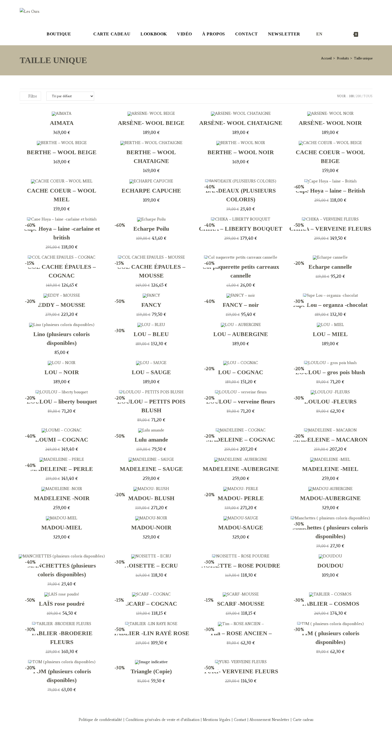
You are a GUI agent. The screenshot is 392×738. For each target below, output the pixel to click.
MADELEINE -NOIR (62, 498)
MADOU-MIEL (61, 527)
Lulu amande (151, 439)
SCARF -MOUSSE (241, 603)
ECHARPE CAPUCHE (151, 190)
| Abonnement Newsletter (268, 719)
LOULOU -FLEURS (330, 401)
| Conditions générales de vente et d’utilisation (160, 719)
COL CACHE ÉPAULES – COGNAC (61, 271)
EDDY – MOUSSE (61, 304)
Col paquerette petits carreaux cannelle (240, 271)
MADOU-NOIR (151, 527)
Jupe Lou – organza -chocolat (330, 304)
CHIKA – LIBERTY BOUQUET (240, 228)
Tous (368, 96)
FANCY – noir (241, 304)
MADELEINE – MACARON (330, 439)
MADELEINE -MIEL (330, 469)
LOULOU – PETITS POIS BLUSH (151, 406)
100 (351, 96)
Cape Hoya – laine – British (330, 190)
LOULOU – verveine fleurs (240, 401)
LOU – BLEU (151, 334)
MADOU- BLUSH (151, 498)
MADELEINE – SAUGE (151, 469)
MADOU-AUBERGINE (330, 498)
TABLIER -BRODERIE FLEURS (62, 637)
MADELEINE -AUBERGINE (241, 469)
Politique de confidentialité (100, 719)
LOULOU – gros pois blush (330, 372)
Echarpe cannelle (330, 266)
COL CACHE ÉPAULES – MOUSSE (151, 271)
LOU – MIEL (330, 334)
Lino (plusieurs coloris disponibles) (61, 338)
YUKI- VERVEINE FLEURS (240, 671)
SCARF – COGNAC (151, 603)
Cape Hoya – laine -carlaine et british (62, 233)
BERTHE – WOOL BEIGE (62, 152)
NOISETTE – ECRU (151, 565)
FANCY (151, 304)
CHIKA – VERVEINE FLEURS (330, 228)
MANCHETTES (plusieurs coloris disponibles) (61, 570)
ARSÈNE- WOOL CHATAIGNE (240, 123)
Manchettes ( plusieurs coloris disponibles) (330, 532)
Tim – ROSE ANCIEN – (241, 633)
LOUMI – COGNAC (61, 439)
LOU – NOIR (62, 372)
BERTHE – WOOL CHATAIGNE (151, 156)
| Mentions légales (214, 719)
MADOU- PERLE (241, 498)
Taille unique (363, 58)
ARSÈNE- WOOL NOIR (330, 123)
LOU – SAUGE (151, 372)
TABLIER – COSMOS (330, 603)
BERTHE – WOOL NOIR (240, 152)
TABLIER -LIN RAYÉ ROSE (151, 633)
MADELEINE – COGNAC (240, 439)
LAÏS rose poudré (62, 603)
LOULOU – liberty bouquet (62, 401)
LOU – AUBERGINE (240, 334)
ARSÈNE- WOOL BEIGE (151, 123)
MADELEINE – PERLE (61, 469)
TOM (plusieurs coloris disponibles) (61, 675)
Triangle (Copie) (151, 671)
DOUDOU (330, 565)
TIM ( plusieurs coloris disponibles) (330, 637)
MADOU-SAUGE (240, 527)
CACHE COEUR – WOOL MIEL (61, 195)
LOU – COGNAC (240, 372)
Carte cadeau (303, 719)
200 (358, 96)
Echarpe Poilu (151, 228)
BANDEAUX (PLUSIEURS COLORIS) (241, 195)
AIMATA (62, 123)
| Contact (238, 719)
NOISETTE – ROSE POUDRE (240, 565)
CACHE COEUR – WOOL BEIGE (330, 156)
